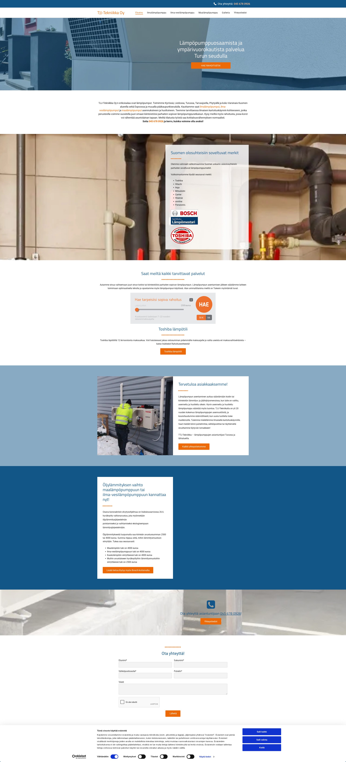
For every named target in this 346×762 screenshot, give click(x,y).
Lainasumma (140, 305)
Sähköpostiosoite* (127, 671)
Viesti (121, 682)
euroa (188, 305)
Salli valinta (261, 740)
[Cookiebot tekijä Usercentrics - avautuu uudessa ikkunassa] (79, 757)
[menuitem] (139, 12)
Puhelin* (178, 671)
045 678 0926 (242, 3)
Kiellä (262, 747)
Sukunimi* (179, 660)
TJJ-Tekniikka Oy (110, 12)
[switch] (142, 756)
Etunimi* (123, 660)
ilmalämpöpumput (210, 106)
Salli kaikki (262, 732)
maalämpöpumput (132, 110)
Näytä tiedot (205, 756)
